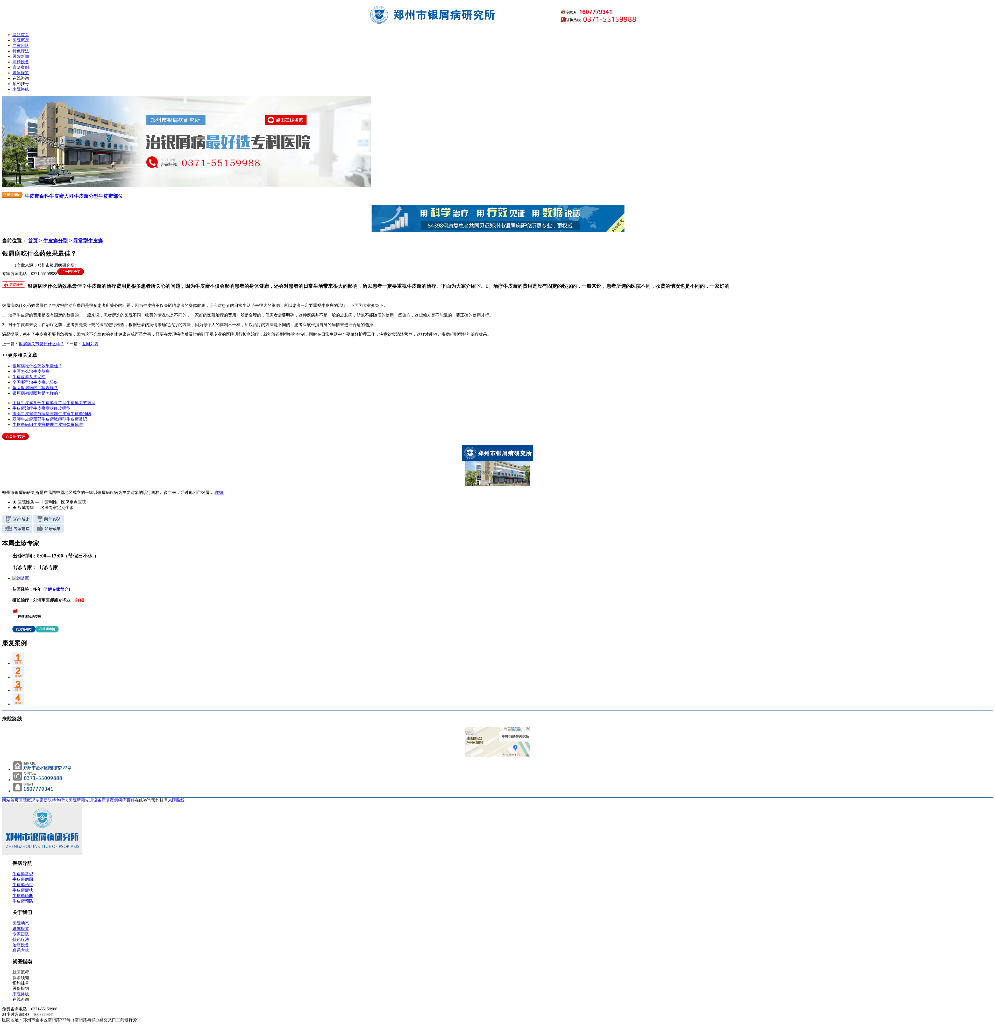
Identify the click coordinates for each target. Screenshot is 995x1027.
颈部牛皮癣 (43, 419)
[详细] (219, 492)
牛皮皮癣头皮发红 (29, 377)
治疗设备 (20, 945)
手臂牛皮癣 (22, 403)
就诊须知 (20, 977)
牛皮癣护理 (43, 424)
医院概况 (20, 40)
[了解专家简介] (56, 589)
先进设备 (93, 800)
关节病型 (87, 403)
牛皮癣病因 (22, 424)
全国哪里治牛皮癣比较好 (35, 382)
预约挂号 (20, 83)
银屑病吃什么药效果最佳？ (37, 366)
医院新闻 (20, 56)
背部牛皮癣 (60, 413)
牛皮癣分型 (86, 196)
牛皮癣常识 (76, 419)
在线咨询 (20, 78)
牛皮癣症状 (43, 408)
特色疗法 (20, 51)
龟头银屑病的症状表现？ (35, 387)
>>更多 (10, 355)
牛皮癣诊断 (22, 895)
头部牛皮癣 (43, 403)
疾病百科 (126, 800)
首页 (33, 240)
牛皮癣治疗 (22, 408)
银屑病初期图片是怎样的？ (37, 393)
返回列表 (90, 344)
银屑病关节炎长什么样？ (41, 344)
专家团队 (20, 45)
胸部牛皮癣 (22, 413)
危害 (79, 424)
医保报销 (20, 988)
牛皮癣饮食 (64, 424)
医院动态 (20, 923)
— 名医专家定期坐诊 (43, 507)
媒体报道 (20, 73)
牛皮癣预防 (80, 413)
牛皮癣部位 (110, 196)
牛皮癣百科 (37, 196)
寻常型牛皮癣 (88, 240)
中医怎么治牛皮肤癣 (31, 371)
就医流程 (20, 972)
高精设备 (20, 62)
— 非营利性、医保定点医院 (49, 502)
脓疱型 (60, 419)
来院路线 (20, 89)
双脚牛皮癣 (22, 419)
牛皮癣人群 (61, 196)
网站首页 (20, 34)
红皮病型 (62, 408)
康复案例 (20, 67)
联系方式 (20, 950)
